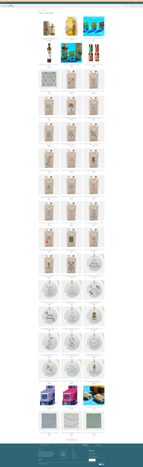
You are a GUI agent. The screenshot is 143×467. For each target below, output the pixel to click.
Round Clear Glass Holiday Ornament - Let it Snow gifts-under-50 (71, 369)
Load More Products (71, 439)
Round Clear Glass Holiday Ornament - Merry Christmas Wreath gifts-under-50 (93, 343)
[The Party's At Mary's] (7, 5)
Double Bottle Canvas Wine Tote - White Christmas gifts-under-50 (93, 184)
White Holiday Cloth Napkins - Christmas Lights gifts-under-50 (71, 421)
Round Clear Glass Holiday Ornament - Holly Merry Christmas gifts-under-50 (49, 316)
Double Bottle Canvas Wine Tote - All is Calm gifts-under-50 (71, 211)
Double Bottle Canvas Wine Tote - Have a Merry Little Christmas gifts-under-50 (49, 237)
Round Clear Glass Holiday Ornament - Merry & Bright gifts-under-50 (93, 316)
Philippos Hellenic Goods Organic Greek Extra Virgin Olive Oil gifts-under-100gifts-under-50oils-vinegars (49, 26)
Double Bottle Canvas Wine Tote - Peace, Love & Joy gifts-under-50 (49, 158)
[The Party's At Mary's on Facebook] (1, 2)
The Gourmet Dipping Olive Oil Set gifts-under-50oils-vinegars (71, 53)
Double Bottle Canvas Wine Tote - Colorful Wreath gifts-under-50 (71, 184)
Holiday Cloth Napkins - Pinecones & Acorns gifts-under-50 (49, 79)
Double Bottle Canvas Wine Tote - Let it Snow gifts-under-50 (49, 211)
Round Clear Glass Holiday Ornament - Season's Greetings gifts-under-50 (93, 290)
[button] (126, 6)
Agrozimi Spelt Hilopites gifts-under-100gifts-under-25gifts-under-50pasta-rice (71, 26)
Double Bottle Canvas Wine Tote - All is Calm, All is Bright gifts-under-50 (71, 237)
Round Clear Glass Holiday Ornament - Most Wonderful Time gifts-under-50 (93, 369)
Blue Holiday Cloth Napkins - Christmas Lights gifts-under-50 (49, 421)
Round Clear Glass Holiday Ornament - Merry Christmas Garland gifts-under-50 (71, 343)
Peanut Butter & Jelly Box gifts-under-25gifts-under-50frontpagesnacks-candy (71, 395)
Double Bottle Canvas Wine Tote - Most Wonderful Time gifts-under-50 (49, 263)
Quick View (49, 28)
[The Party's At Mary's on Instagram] (41, 459)
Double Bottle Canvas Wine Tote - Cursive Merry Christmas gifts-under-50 (71, 132)
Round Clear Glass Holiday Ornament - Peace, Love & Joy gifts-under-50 (49, 343)
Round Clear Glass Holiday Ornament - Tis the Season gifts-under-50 (49, 369)
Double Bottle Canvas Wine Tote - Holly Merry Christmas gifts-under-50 (93, 132)
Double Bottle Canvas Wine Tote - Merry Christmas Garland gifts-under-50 (71, 263)
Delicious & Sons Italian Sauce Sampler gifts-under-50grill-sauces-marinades (93, 53)
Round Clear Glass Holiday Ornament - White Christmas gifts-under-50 (71, 290)
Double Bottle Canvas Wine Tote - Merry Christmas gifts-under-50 (71, 158)
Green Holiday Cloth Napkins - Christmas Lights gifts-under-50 (93, 421)
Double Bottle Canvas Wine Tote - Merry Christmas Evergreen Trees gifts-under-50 (93, 105)
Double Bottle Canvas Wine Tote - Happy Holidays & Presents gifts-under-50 (71, 105)
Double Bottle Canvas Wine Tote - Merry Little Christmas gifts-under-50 (93, 211)
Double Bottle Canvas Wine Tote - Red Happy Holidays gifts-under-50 (93, 237)
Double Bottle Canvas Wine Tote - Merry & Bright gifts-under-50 (93, 158)
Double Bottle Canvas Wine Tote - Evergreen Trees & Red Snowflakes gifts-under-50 (49, 184)
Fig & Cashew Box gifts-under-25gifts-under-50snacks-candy (49, 395)
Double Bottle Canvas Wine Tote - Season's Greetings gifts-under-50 (71, 79)
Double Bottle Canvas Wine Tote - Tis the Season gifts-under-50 (49, 105)
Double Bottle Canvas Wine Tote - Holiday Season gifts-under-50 (49, 132)
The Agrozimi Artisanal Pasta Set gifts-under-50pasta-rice (93, 395)
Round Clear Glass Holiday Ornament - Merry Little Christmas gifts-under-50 (71, 316)
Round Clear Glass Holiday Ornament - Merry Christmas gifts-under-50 (93, 263)
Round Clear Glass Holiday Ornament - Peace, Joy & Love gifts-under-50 (49, 290)
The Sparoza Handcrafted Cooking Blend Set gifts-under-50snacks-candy (93, 26)
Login (137, 2)
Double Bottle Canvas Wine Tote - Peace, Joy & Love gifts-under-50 (93, 79)
